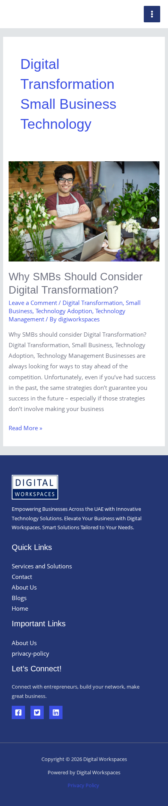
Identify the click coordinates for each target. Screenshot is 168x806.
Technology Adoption (64, 311)
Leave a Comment (33, 303)
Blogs (19, 598)
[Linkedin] (56, 712)
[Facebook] (18, 712)
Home (20, 608)
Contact (22, 577)
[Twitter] (37, 712)
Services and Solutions (42, 566)
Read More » (25, 427)
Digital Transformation (93, 303)
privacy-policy (30, 653)
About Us (24, 587)
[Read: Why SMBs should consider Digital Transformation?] (84, 211)
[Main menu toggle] (152, 14)
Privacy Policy (84, 785)
